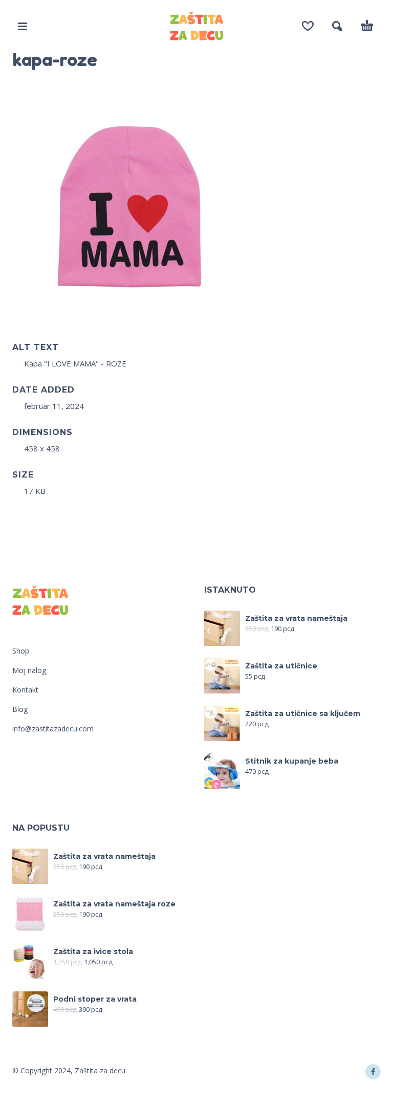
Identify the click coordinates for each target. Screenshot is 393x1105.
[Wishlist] (308, 26)
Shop (20, 651)
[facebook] (373, 1071)
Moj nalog (29, 670)
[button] (22, 26)
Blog (20, 709)
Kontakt (25, 690)
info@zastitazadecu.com (53, 728)
